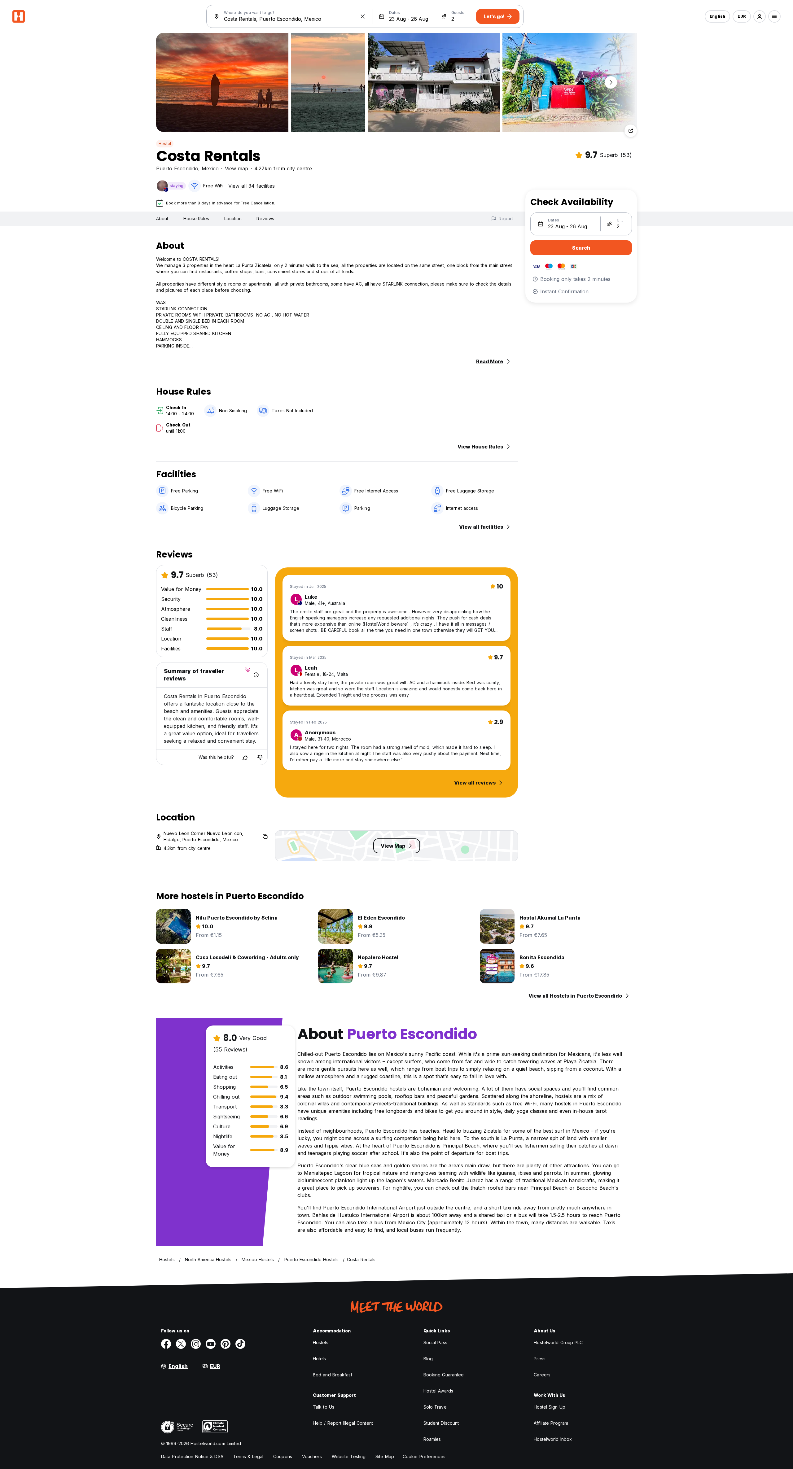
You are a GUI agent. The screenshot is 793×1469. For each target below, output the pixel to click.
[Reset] (362, 16)
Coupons (282, 1456)
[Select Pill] (759, 16)
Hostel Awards (438, 1390)
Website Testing (349, 1456)
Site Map (384, 1456)
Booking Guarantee (443, 1374)
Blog (428, 1358)
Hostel (165, 143)
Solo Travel (435, 1407)
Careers (542, 1374)
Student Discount (441, 1423)
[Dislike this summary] (260, 757)
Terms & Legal (248, 1456)
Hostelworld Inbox (553, 1439)
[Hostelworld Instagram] (196, 1344)
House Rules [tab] (196, 218)
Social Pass (435, 1342)
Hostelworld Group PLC (558, 1342)
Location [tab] (233, 218)
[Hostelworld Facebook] (166, 1344)
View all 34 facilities (251, 186)
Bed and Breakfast (332, 1374)
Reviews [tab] (265, 218)
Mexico (210, 168)
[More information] (256, 675)
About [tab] (162, 218)
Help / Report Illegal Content (343, 1423)
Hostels (320, 1342)
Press (539, 1358)
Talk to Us (323, 1407)
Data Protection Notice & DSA (192, 1456)
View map (236, 168)
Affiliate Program (551, 1423)
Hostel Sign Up (549, 1407)
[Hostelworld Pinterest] (225, 1344)
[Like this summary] (245, 757)
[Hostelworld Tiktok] (240, 1344)
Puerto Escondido (177, 168)
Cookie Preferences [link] (424, 1456)
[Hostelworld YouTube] (211, 1344)
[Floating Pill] (611, 82)
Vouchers (312, 1456)
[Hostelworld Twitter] (181, 1344)
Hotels (319, 1358)
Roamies (432, 1439)
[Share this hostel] (630, 131)
